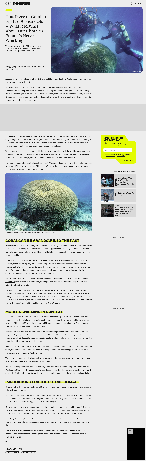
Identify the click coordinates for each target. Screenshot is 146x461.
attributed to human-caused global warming (38, 338)
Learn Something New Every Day (113, 139)
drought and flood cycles (54, 358)
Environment (12, 453)
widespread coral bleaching (31, 90)
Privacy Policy (121, 156)
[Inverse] (21, 3)
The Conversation (47, 430)
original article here (14, 437)
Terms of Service (110, 156)
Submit (126, 160)
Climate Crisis (28, 453)
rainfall (36, 358)
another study (20, 395)
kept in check (18, 300)
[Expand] (129, 430)
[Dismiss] (142, 430)
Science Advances (41, 136)
